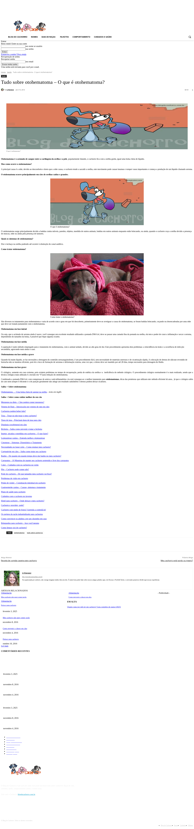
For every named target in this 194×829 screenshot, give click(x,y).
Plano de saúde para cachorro (13, 492)
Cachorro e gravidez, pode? (12, 505)
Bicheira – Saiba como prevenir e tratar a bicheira (21, 429)
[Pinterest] (50, 96)
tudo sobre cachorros (35, 533)
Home (3, 72)
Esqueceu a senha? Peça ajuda (13, 54)
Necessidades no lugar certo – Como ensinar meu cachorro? (26, 447)
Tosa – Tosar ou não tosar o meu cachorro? (19, 416)
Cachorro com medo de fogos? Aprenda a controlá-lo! (23, 510)
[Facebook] (31, 96)
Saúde (9, 72)
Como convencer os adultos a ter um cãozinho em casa (24, 519)
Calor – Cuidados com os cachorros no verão (20, 465)
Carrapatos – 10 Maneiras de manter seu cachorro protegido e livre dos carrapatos (35, 460)
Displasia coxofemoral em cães (14, 425)
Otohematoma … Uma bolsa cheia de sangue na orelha (24, 392)
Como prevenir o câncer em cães (79, 597)
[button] (190, 37)
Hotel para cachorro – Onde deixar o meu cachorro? (22, 501)
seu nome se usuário (33, 46)
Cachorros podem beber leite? (13, 411)
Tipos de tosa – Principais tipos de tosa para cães (21, 420)
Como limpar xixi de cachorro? (14, 528)
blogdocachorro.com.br (26, 794)
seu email (29, 61)
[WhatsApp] (59, 96)
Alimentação (6, 601)
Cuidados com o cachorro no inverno (16, 496)
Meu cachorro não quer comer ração (14, 597)
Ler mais (4, 646)
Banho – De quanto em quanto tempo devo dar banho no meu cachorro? (31, 456)
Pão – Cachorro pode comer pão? (15, 469)
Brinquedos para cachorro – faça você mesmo (20, 523)
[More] (69, 96)
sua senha (29, 49)
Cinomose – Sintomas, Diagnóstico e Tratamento (21, 442)
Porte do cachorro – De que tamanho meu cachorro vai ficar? (26, 474)
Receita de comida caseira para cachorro (19, 560)
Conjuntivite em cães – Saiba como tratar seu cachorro (23, 451)
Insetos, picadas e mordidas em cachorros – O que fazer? (24, 433)
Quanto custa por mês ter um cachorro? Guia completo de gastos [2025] (94, 607)
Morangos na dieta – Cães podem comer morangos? (22, 402)
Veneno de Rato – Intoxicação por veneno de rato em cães (25, 407)
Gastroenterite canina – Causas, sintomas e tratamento (23, 487)
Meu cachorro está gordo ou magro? (177, 560)
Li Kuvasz (10, 90)
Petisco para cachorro (8, 605)
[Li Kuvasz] (2, 89)
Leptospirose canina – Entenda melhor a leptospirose (23, 438)
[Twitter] (40, 96)
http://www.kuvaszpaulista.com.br (32, 577)
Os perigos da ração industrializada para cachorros (22, 514)
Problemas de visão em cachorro (14, 478)
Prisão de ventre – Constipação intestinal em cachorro (23, 483)
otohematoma (19, 533)
